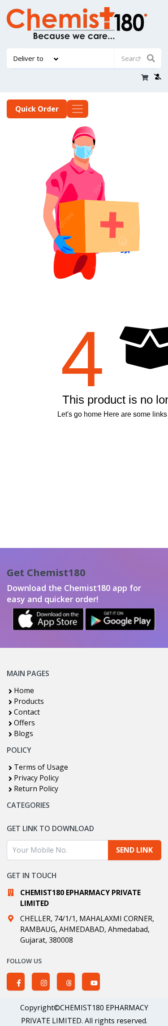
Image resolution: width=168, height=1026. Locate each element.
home (93, 414)
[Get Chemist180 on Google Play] (120, 619)
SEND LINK (134, 850)
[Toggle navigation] (77, 109)
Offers (24, 723)
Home (24, 690)
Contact (27, 712)
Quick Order (37, 109)
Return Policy (36, 788)
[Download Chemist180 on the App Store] (48, 619)
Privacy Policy (36, 778)
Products (29, 701)
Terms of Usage (41, 767)
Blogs (23, 733)
